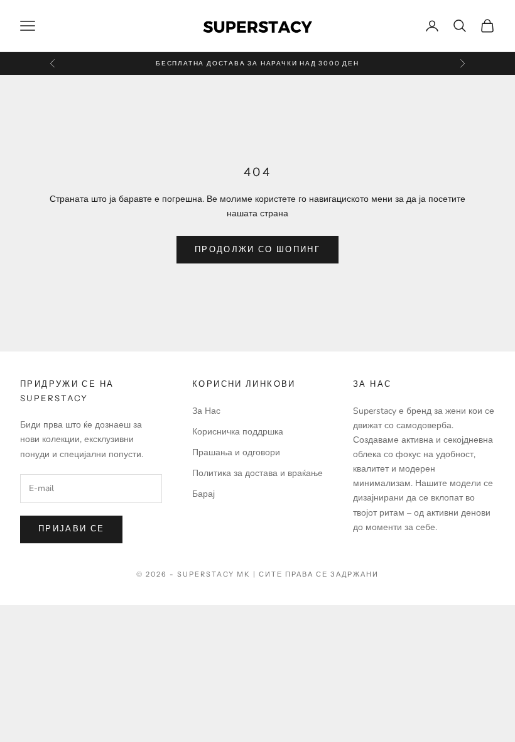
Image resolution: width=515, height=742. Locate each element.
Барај (203, 494)
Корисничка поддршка (237, 432)
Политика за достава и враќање (257, 473)
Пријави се (71, 528)
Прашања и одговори (236, 452)
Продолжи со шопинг (257, 249)
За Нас (206, 411)
